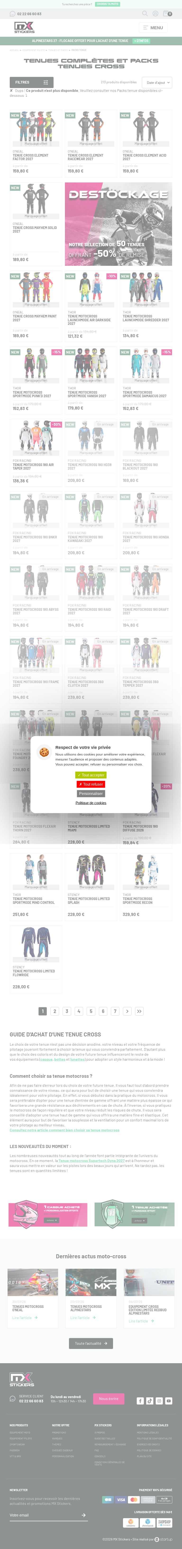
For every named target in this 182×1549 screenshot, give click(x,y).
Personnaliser (91, 794)
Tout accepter (92, 775)
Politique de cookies (91, 803)
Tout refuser (92, 784)
